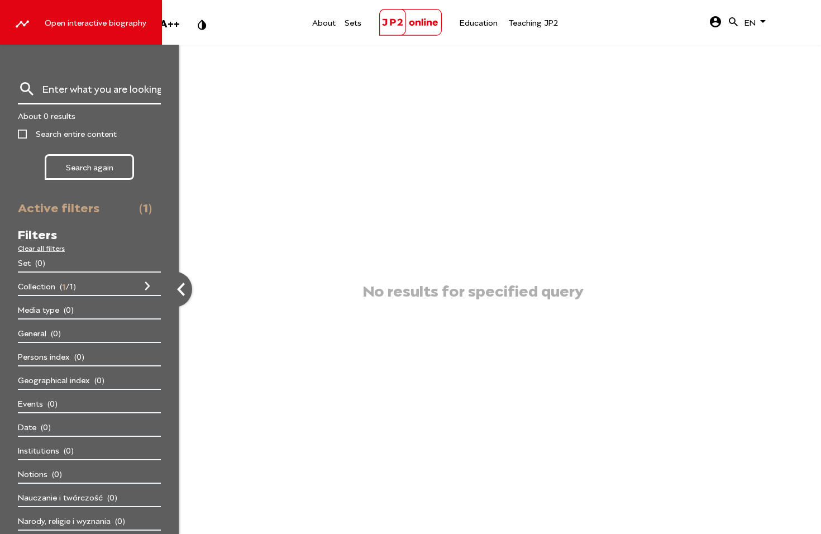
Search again (89, 166)
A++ (170, 22)
